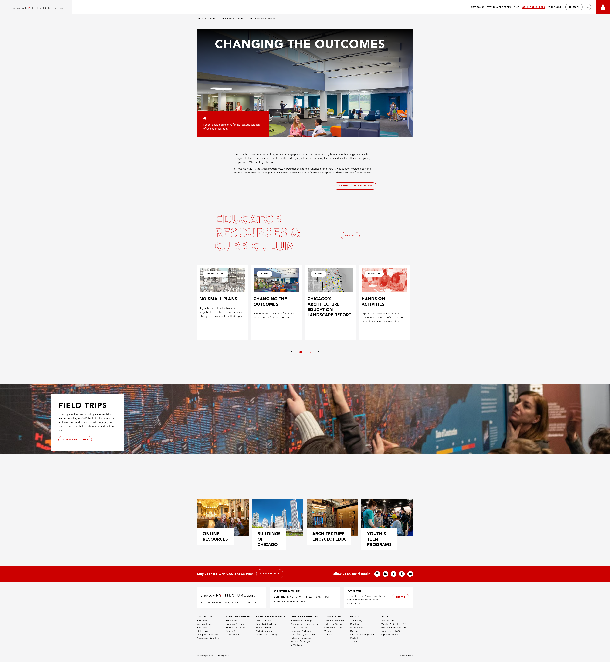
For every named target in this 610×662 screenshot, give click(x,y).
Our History (356, 620)
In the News (356, 627)
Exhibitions (231, 620)
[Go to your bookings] (603, 7)
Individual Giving (333, 624)
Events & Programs (235, 624)
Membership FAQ (390, 631)
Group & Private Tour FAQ (395, 627)
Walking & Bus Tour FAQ (394, 624)
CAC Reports (297, 645)
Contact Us (356, 641)
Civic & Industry (264, 631)
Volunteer (329, 631)
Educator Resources (301, 638)
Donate (328, 634)
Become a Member (334, 620)
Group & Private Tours (208, 634)
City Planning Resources (303, 634)
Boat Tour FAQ (389, 620)
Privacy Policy (224, 656)
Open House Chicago (267, 634)
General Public (263, 620)
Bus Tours (202, 627)
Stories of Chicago (300, 641)
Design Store (232, 631)
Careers (354, 631)
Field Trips (202, 631)
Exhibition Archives (301, 631)
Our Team (355, 624)
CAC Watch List (299, 627)
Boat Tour (202, 620)
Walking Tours (204, 624)
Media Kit (355, 638)
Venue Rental (232, 634)
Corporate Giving (333, 627)
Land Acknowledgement (362, 634)
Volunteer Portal (406, 656)
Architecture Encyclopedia (304, 624)
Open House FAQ (390, 634)
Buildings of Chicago (301, 620)
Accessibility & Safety (208, 638)
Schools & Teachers (266, 624)
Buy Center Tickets (235, 627)
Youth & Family (263, 627)
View (277, 602)
